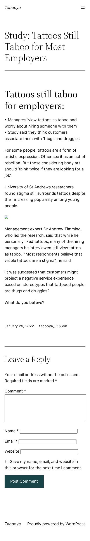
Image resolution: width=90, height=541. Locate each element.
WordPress (75, 524)
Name (12, 431)
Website (12, 451)
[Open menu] (82, 7)
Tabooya (13, 7)
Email (11, 441)
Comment (15, 391)
